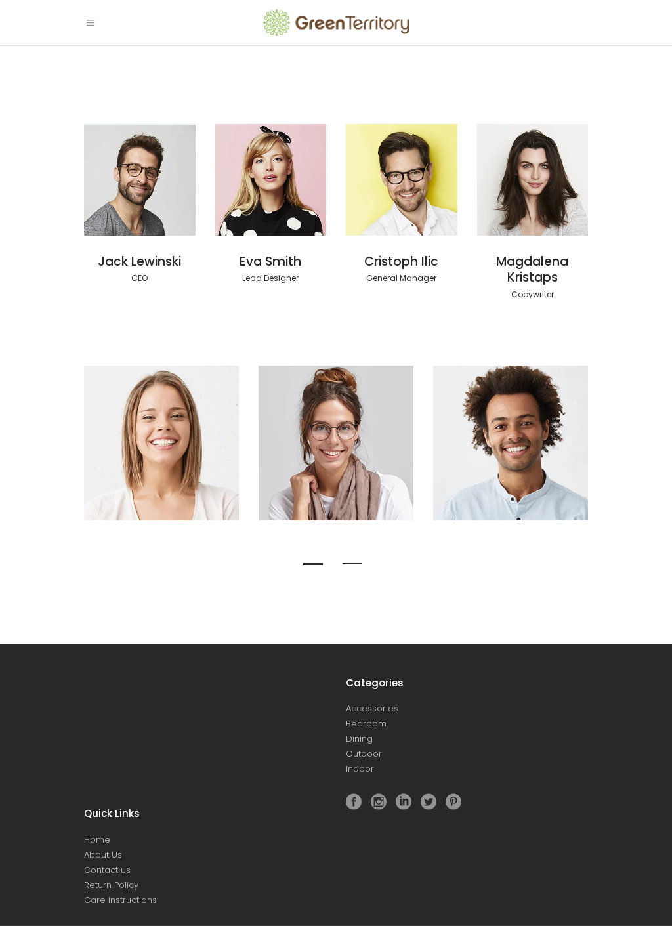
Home (97, 839)
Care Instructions (120, 900)
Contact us (107, 870)
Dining (359, 738)
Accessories (372, 708)
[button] (316, 560)
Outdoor (364, 753)
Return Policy (111, 885)
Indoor (360, 769)
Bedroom (366, 723)
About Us (103, 855)
